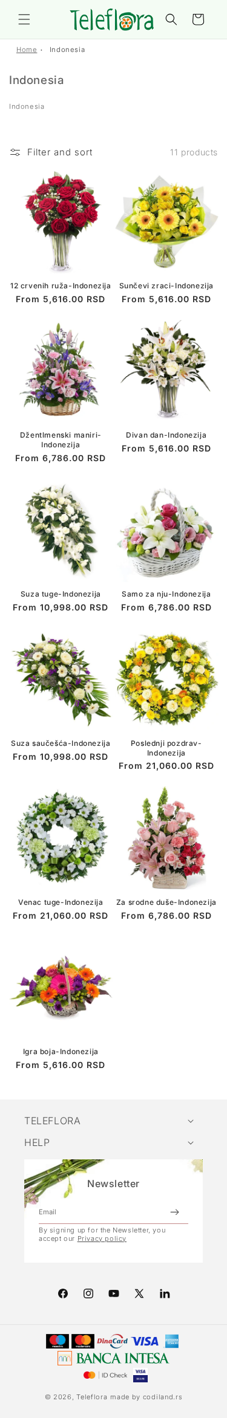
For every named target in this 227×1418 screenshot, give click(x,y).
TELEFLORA (52, 1120)
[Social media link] (164, 1293)
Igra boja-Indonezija (61, 1051)
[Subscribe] (174, 1211)
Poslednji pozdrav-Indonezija (166, 748)
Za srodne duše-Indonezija (166, 902)
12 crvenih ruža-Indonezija (60, 285)
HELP (37, 1142)
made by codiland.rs (146, 1397)
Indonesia (67, 49)
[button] (24, 19)
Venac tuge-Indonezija (61, 902)
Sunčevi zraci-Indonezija (166, 285)
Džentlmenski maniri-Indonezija (61, 439)
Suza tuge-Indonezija (61, 593)
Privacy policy (102, 1238)
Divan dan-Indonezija (166, 434)
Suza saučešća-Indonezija (60, 743)
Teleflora (91, 1397)
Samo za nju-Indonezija (166, 593)
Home (26, 49)
